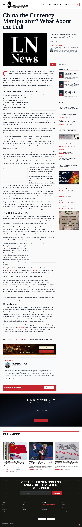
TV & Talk (24, 509)
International (44, 512)
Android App (64, 511)
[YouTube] (77, 524)
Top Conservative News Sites (48, 504)
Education (24, 511)
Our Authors (4, 506)
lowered (32, 270)
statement (20, 133)
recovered (12, 270)
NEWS (49, 4)
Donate (63, 506)
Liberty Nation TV (45, 506)
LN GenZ (43, 511)
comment (27, 339)
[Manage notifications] (79, 525)
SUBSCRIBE (75, 4)
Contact (3, 507)
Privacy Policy (5, 511)
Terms (3, 512)
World (23, 507)
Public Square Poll (65, 507)
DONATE (67, 4)
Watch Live (44, 507)
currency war (13, 76)
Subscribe (57, 493)
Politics (23, 504)
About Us (4, 504)
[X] (73, 524)
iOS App (63, 509)
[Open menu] (4, 4)
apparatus (20, 327)
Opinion (23, 506)
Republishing (4, 509)
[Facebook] (75, 524)
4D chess (24, 329)
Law (23, 512)
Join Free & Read (47, 351)
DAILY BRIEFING (57, 4)
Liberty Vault (44, 509)
